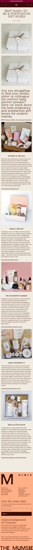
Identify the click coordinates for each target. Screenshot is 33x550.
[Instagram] (22, 475)
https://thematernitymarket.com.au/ (11, 327)
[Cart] (31, 5)
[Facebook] (19, 475)
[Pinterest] (31, 475)
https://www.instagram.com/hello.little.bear (13, 457)
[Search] (5, 5)
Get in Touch (22, 496)
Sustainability (6, 490)
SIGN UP (5, 514)
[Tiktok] (28, 475)
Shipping (21, 493)
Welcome (4, 494)
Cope (2, 255)
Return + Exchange (21, 490)
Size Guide (4, 493)
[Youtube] (25, 475)
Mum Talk (4, 488)
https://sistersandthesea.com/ (10, 189)
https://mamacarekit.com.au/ (9, 260)
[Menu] (2, 5)
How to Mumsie (6, 491)
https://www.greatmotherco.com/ (11, 388)
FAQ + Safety (22, 488)
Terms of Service (24, 494)
